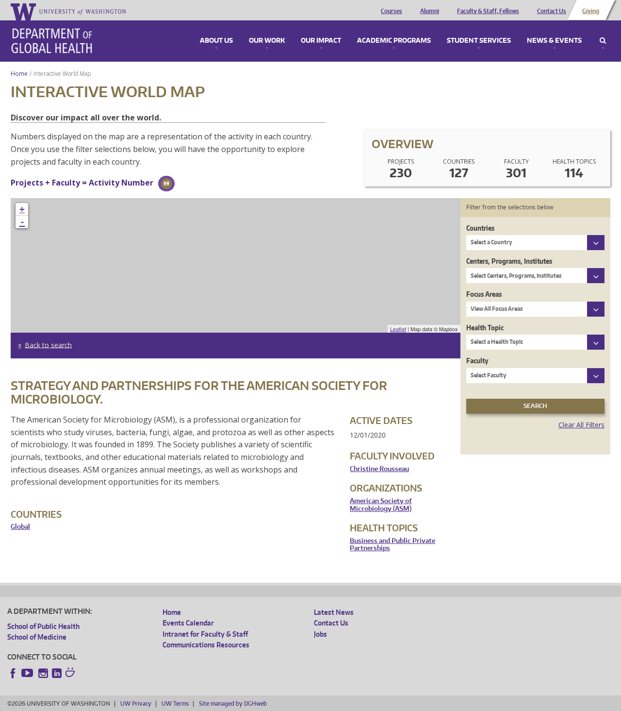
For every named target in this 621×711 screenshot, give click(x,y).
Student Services (479, 40)
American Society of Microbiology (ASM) (381, 504)
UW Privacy (135, 703)
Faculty (477, 360)
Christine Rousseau (379, 469)
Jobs (320, 634)
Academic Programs (394, 40)
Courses (391, 11)
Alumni (429, 11)
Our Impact (321, 40)
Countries (480, 228)
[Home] (52, 40)
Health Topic (485, 327)
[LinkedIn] (57, 673)
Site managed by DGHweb (233, 703)
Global (20, 526)
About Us (216, 40)
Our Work (267, 40)
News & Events (554, 40)
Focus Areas (484, 294)
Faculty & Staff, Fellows (488, 11)
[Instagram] (43, 673)
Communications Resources (206, 645)
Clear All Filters (581, 424)
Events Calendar (188, 623)
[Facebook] (13, 673)
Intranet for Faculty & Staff (205, 634)
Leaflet (398, 329)
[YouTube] (28, 673)
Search (602, 41)
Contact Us (551, 11)
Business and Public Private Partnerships (392, 544)
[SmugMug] (71, 673)
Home (19, 73)
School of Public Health (43, 626)
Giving (590, 11)
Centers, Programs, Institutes (509, 261)
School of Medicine (36, 637)
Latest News (334, 612)
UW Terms (175, 703)
